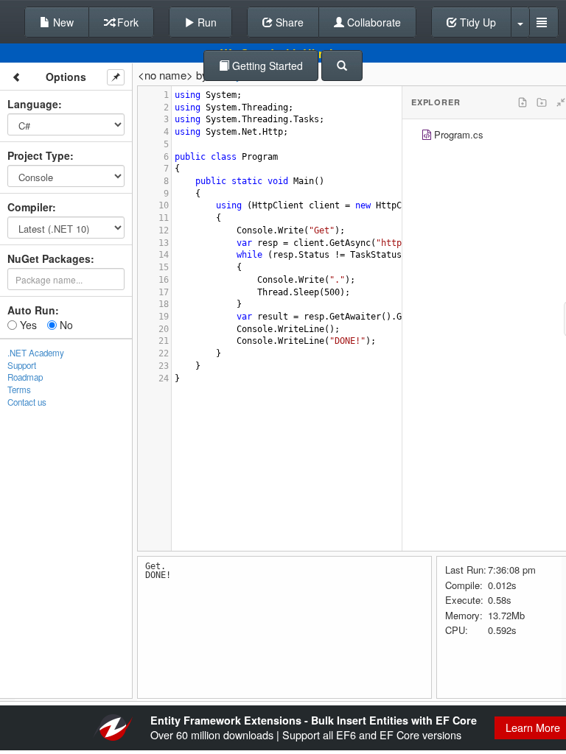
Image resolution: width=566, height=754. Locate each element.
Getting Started (266, 65)
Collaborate (372, 22)
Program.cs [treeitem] (458, 134)
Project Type (38, 155)
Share (288, 22)
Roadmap (25, 377)
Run (206, 22)
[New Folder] (542, 102)
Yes (27, 324)
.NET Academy (35, 353)
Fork (126, 22)
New (62, 22)
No (65, 324)
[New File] (522, 102)
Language (32, 103)
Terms (19, 389)
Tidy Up (476, 22)
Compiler (29, 207)
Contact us (26, 402)
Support (21, 365)
